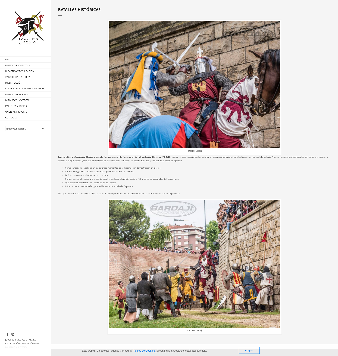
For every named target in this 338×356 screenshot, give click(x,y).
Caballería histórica (17, 76)
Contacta (11, 117)
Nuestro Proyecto (16, 65)
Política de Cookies (144, 350)
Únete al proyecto (16, 111)
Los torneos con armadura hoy (24, 88)
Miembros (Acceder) (17, 100)
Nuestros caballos (16, 94)
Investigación (13, 82)
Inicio (8, 59)
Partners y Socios (16, 106)
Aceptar (249, 350)
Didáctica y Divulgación (19, 71)
